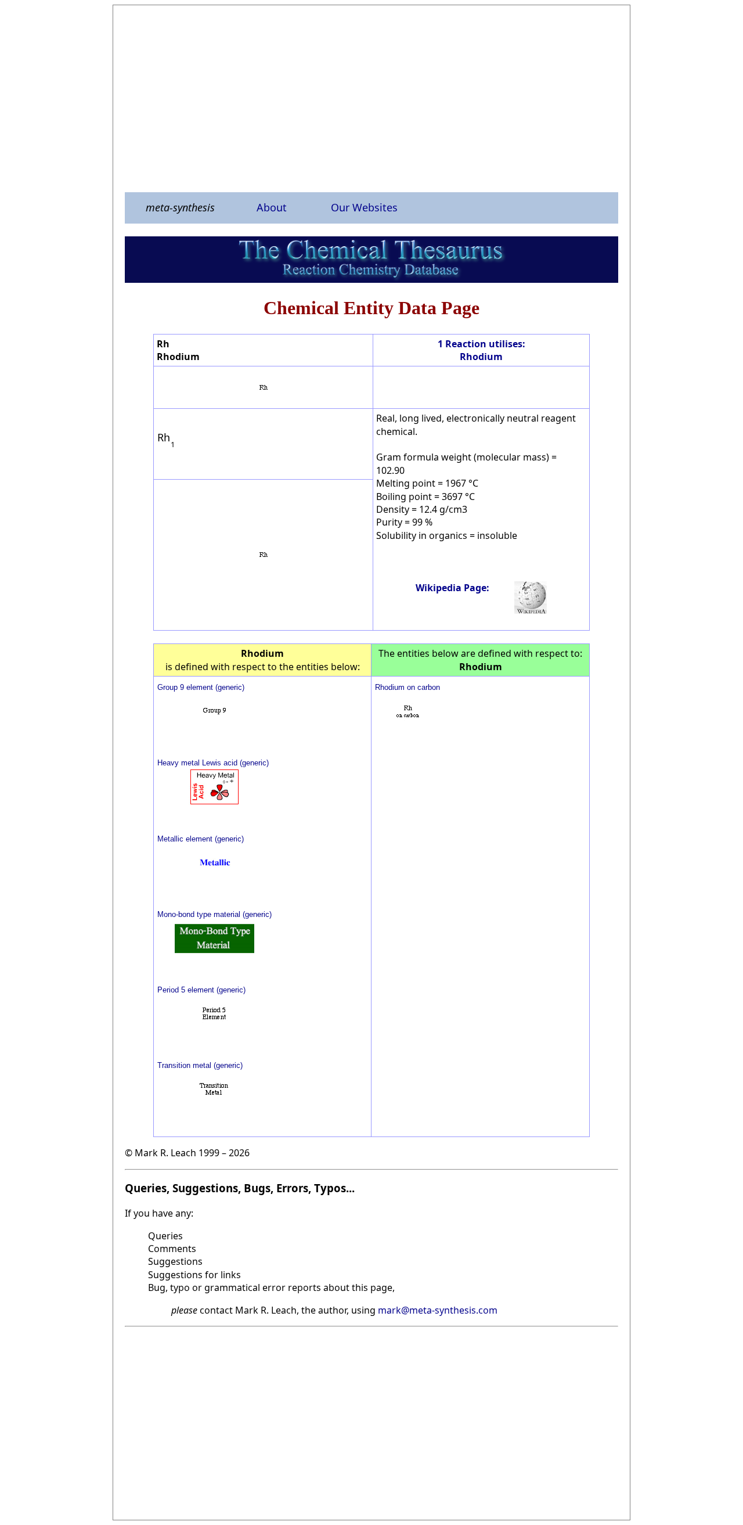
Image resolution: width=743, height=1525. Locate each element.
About (272, 207)
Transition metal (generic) (200, 1065)
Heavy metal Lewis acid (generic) (213, 762)
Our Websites (364, 207)
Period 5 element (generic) (201, 990)
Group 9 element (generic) (200, 687)
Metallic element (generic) (200, 839)
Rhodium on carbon (407, 687)
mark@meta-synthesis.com (437, 1310)
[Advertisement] (371, 98)
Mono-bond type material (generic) (214, 914)
